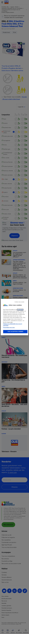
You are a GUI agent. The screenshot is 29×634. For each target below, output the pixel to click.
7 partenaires (20, 309)
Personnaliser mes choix (9, 327)
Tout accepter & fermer (15, 331)
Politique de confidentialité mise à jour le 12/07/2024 (12, 324)
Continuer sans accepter (19, 301)
